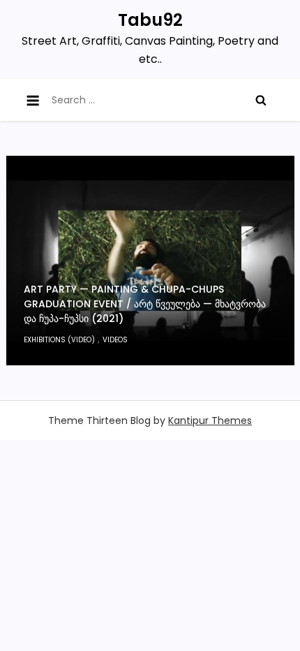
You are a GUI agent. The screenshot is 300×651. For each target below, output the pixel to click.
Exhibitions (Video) (59, 339)
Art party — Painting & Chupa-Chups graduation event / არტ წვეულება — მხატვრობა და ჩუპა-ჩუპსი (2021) (145, 304)
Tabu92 (150, 19)
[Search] (261, 100)
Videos (115, 339)
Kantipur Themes (210, 420)
